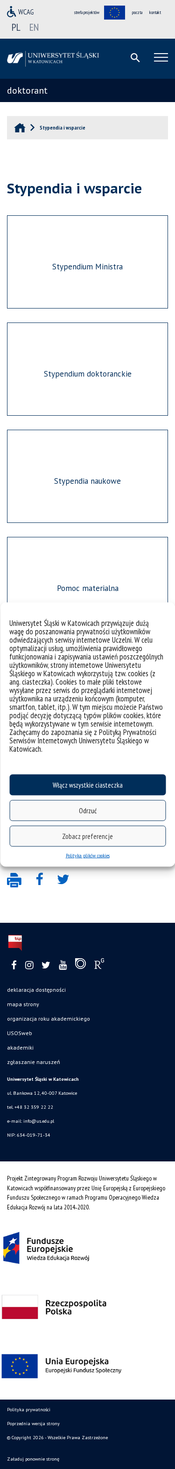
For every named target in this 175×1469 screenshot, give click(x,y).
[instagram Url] (29, 965)
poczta (137, 12)
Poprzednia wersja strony (33, 1424)
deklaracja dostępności (36, 989)
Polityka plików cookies (88, 855)
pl (16, 27)
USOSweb (19, 1033)
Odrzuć (88, 810)
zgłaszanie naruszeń (33, 1061)
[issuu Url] (80, 965)
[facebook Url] (14, 965)
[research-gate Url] (99, 965)
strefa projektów (86, 12)
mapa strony (23, 1004)
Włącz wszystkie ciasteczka (88, 784)
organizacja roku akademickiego (48, 1018)
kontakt (155, 12)
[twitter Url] (46, 965)
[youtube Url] (63, 965)
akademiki (20, 1047)
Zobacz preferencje (87, 835)
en (34, 27)
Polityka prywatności (28, 1410)
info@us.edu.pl (38, 1121)
